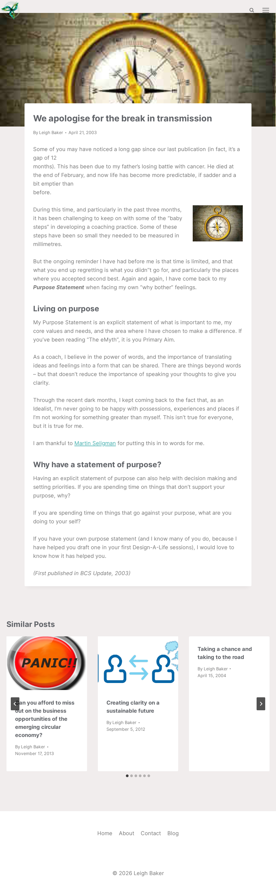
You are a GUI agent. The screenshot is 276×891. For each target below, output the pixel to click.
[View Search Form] (252, 10)
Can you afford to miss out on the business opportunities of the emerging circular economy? (44, 718)
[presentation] (46, 663)
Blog (173, 833)
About (126, 833)
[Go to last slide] (15, 703)
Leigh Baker (51, 132)
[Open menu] (265, 10)
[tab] (127, 775)
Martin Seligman (95, 443)
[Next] (261, 703)
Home (104, 833)
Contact (151, 833)
